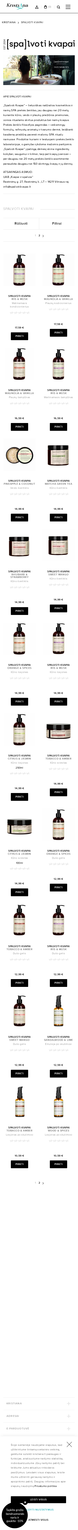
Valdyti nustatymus (38, 1510)
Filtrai (57, 223)
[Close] (25, 1502)
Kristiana (9, 22)
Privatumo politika (45, 1486)
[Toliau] (43, 235)
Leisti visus (38, 1499)
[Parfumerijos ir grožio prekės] (19, 6)
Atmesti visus (38, 1520)
